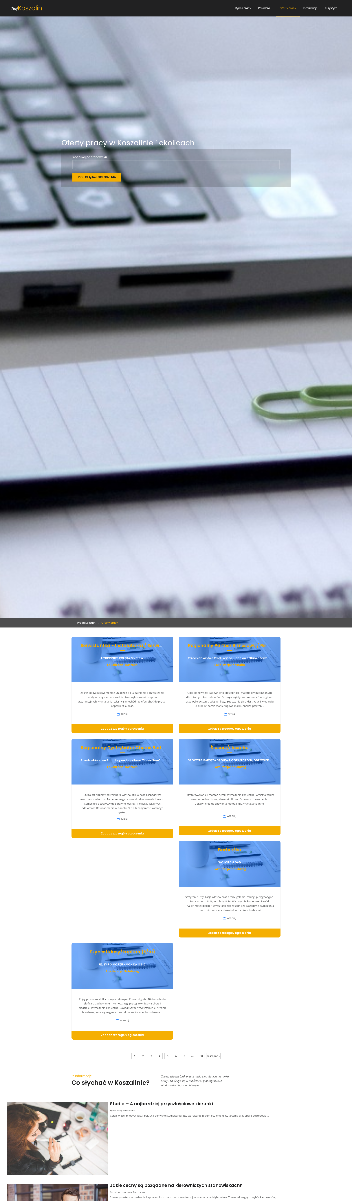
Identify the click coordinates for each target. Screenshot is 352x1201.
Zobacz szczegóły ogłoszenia (122, 729)
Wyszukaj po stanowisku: (89, 157)
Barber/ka (229, 850)
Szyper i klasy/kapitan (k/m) (122, 952)
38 (201, 1056)
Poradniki (264, 8)
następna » (213, 1056)
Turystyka (331, 8)
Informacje (310, 8)
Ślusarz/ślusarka (229, 748)
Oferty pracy (288, 8)
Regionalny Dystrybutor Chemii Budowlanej (130, 748)
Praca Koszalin (86, 623)
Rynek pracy (243, 8)
